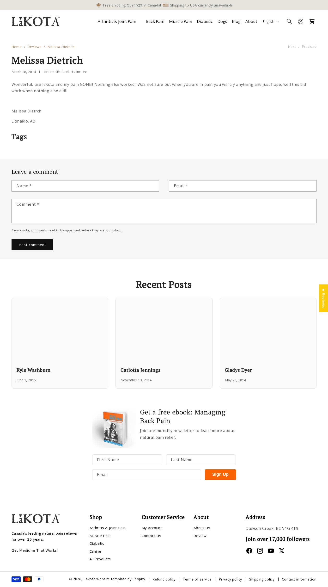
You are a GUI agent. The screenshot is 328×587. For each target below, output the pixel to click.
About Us (202, 527)
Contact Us (151, 535)
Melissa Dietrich (61, 46)
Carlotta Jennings (140, 370)
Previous (309, 47)
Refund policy (164, 579)
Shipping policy (262, 579)
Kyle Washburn (34, 370)
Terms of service (197, 579)
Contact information (299, 579)
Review (200, 535)
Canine (95, 551)
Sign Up (220, 474)
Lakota (89, 579)
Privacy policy (230, 579)
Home (17, 46)
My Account (152, 527)
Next (292, 47)
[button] (117, 21)
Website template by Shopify (120, 579)
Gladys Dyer (238, 370)
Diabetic (97, 543)
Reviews (34, 46)
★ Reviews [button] (323, 298)
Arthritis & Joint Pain (117, 21)
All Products (100, 559)
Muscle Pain (100, 535)
